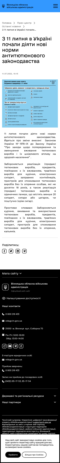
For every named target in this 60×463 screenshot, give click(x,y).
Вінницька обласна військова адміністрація (20, 6)
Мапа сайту (10, 273)
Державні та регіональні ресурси (23, 396)
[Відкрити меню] (55, 6)
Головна (6, 23)
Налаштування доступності (24, 298)
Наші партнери (11, 402)
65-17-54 (26, 381)
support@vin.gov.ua (42, 422)
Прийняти (13, 455)
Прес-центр (24, 23)
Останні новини (11, 26)
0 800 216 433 (12, 370)
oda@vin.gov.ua (13, 359)
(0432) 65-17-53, (13, 381)
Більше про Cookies (34, 455)
